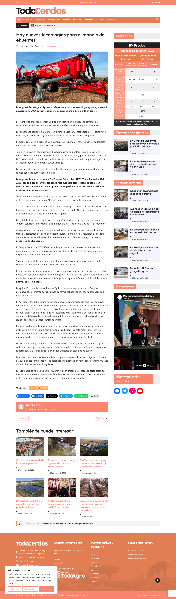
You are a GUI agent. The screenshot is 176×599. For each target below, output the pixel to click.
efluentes (34, 387)
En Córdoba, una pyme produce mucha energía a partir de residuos (93, 463)
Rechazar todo (30, 589)
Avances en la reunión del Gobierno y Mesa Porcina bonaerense (144, 211)
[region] (31, 580)
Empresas (41, 46)
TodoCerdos (54, 46)
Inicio (27, 523)
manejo (44, 387)
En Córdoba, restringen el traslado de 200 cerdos (144, 231)
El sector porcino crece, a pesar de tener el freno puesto (61, 463)
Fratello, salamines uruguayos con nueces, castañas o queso (61, 504)
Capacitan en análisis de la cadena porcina (30, 462)
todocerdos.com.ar (44, 595)
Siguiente (100, 418)
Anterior (23, 418)
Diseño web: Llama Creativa (148, 595)
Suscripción (23, 2)
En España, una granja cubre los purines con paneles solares (29, 504)
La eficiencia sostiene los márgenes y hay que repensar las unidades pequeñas (94, 505)
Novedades (37, 523)
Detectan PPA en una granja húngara (142, 270)
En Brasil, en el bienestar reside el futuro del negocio (144, 250)
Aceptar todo (46, 589)
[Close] (55, 568)
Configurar (14, 589)
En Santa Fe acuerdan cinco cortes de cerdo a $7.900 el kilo (143, 164)
